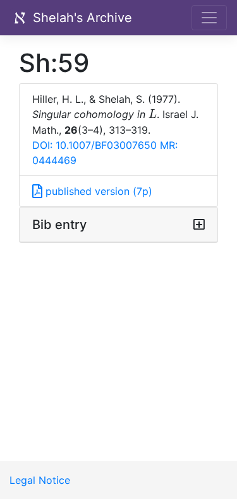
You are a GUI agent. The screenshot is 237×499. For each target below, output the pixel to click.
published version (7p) (97, 191)
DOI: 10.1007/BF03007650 (94, 145)
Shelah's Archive (80, 17)
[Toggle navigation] (209, 17)
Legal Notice (39, 480)
